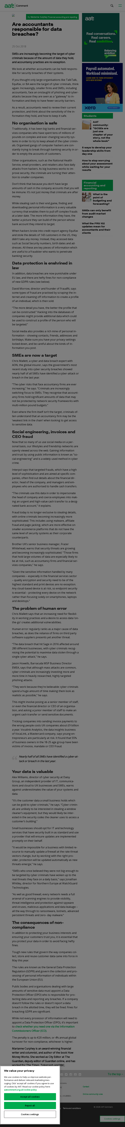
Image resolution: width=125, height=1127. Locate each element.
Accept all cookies (30, 1096)
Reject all (30, 1105)
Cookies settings (30, 1114)
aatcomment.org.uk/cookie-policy (20, 1089)
